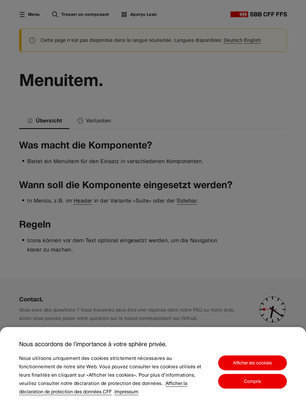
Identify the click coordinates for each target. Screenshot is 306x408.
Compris (252, 381)
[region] (153, 367)
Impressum (126, 391)
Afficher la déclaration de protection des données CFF (103, 387)
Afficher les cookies (252, 362)
